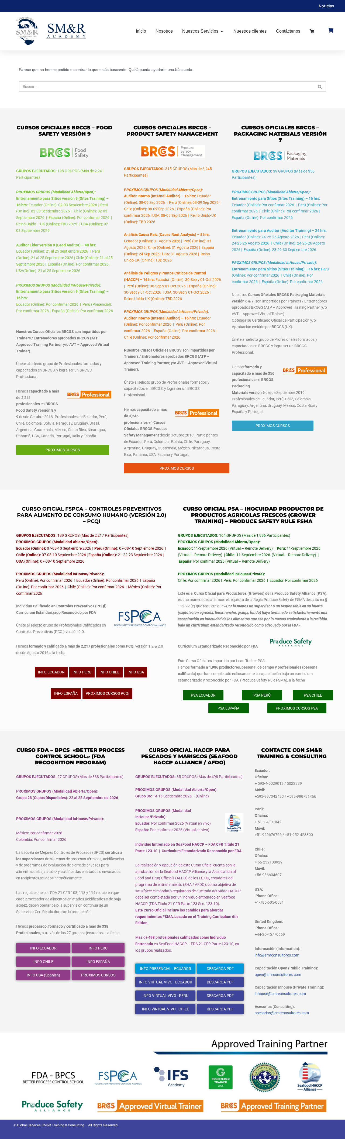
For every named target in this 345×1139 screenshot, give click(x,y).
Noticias (326, 5)
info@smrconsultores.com (277, 955)
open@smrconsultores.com (278, 974)
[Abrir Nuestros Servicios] (222, 31)
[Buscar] (320, 86)
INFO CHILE (109, 672)
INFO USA (135, 672)
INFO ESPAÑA (66, 693)
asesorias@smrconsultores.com (282, 1013)
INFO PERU (82, 672)
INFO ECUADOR (51, 672)
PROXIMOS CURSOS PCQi (107, 693)
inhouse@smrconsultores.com (280, 994)
